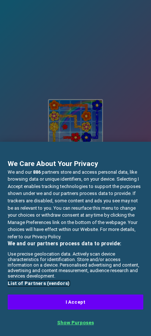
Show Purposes (75, 322)
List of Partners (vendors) (39, 283)
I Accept (75, 302)
